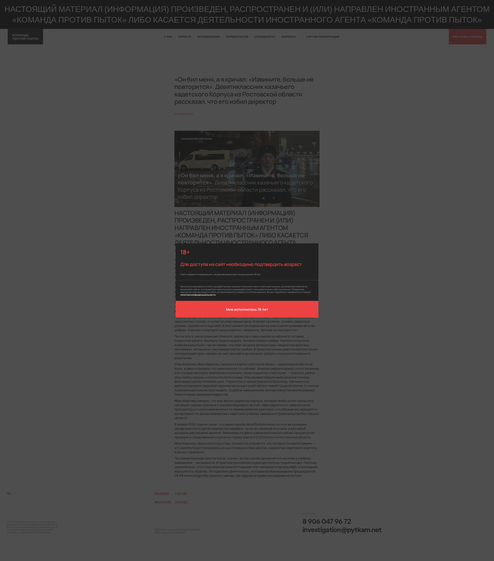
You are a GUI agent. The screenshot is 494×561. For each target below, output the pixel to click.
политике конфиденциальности (198, 294)
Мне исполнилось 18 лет (247, 309)
